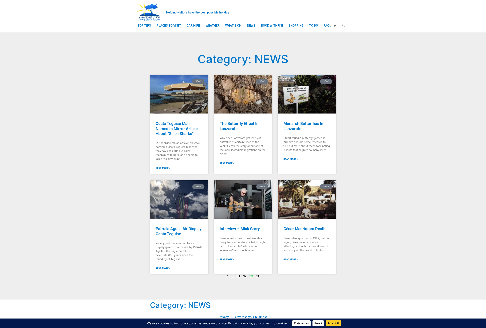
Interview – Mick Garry (240, 228)
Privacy (224, 317)
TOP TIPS (144, 25)
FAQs (327, 25)
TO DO (313, 25)
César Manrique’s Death (304, 228)
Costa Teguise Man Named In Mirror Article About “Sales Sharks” (177, 128)
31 (238, 276)
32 (244, 276)
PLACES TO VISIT (169, 25)
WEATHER (212, 25)
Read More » (163, 168)
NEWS (251, 25)
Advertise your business (250, 317)
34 (257, 276)
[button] (343, 25)
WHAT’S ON (233, 25)
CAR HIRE (193, 25)
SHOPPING (296, 25)
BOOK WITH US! (272, 25)
